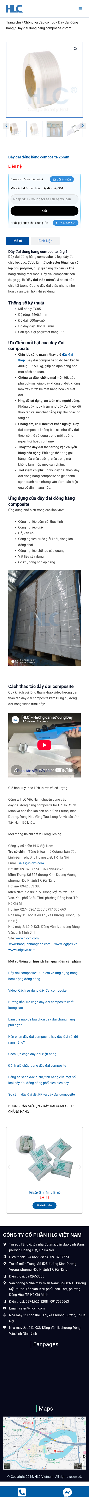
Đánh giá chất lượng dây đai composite (37, 1066)
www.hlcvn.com (27, 938)
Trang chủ (13, 22)
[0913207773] (21, 1492)
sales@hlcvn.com (31, 863)
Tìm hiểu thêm (44, 1205)
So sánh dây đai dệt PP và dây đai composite (41, 1094)
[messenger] (67, 1492)
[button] (75, 49)
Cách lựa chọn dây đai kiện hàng (32, 1054)
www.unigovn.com (21, 950)
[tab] (17, 241)
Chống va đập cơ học (39, 22)
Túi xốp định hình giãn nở (44, 1192)
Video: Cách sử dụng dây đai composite (37, 990)
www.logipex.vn (65, 944)
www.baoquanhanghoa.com (30, 944)
